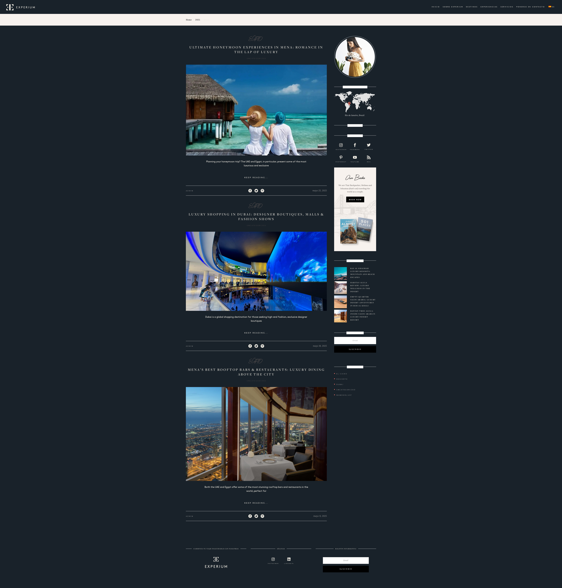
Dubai (340, 384)
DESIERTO (342, 379)
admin (189, 191)
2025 (197, 19)
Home (189, 19)
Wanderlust (344, 395)
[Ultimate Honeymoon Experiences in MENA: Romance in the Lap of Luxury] (256, 110)
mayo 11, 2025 (320, 516)
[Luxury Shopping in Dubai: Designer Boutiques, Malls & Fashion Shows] (256, 271)
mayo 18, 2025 (320, 345)
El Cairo (341, 374)
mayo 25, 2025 (319, 190)
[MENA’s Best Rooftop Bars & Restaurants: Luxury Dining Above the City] (256, 434)
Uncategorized (256, 58)
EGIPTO (255, 39)
